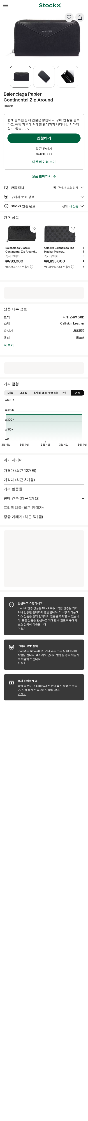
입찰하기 (44, 138)
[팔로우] (69, 17)
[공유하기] (79, 17)
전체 (77, 393)
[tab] (20, 76)
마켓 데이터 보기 (44, 162)
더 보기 (9, 345)
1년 (64, 393)
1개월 (10, 393)
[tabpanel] (43, 38)
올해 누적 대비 (51, 393)
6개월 (37, 393)
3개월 (23, 393)
